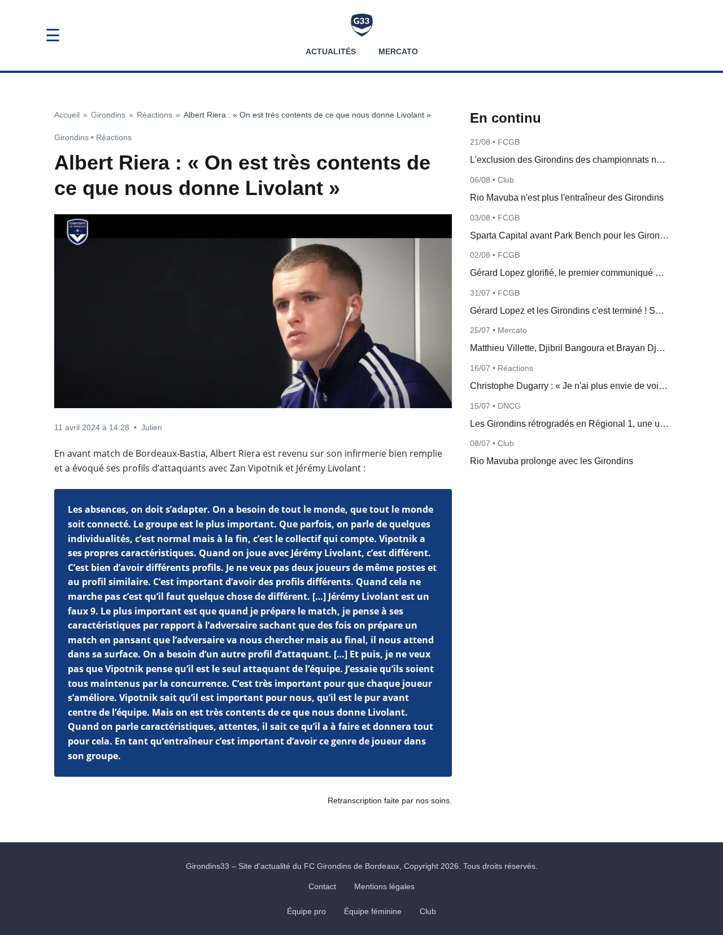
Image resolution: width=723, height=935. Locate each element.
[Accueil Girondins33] (362, 25)
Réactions (154, 114)
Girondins (108, 114)
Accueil (67, 114)
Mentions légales (384, 886)
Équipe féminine (373, 911)
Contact (322, 886)
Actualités (331, 51)
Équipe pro (306, 911)
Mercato (398, 51)
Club (428, 911)
